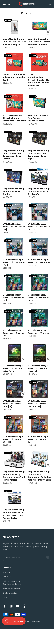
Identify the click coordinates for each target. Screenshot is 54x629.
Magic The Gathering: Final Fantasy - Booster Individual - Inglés (14, 42)
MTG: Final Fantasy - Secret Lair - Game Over (38, 439)
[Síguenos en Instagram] (11, 606)
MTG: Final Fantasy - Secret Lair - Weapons (39, 260)
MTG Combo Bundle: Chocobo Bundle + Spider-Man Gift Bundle (14, 118)
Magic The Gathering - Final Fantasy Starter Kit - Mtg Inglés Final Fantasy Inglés (14, 514)
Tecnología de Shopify (31, 621)
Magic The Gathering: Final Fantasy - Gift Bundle (13, 191)
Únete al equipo (10, 593)
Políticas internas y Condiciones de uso (12, 582)
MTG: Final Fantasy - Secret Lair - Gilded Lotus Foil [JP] (13, 368)
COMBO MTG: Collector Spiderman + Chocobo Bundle (14, 77)
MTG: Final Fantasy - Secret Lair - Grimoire (38, 331)
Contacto (7, 577)
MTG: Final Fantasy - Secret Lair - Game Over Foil (13, 439)
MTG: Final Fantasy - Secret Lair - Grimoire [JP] (13, 298)
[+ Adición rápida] (48, 32)
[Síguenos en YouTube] (18, 606)
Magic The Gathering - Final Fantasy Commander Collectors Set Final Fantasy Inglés (39, 475)
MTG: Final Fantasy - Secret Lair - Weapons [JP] (14, 227)
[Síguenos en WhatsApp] (24, 606)
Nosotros (7, 572)
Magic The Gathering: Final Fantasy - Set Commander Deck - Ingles (38, 154)
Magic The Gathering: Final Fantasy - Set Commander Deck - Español (13, 154)
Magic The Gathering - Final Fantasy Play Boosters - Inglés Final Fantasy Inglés (14, 475)
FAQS (5, 597)
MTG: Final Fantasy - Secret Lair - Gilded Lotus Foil (38, 368)
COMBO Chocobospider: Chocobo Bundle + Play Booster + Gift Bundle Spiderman (39, 80)
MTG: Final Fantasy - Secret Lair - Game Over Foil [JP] (38, 404)
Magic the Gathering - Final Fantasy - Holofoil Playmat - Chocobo (39, 42)
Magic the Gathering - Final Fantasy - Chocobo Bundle (39, 118)
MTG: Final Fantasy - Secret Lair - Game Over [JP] (13, 404)
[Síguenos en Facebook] (4, 606)
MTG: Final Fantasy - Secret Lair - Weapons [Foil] (14, 262)
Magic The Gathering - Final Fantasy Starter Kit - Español (39, 191)
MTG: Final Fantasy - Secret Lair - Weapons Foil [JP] (39, 227)
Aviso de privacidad (11, 588)
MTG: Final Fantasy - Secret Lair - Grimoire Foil (13, 333)
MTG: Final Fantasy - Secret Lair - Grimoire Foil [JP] (38, 298)
